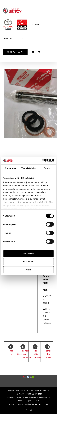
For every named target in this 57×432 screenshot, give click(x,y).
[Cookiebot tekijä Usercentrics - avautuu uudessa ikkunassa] (42, 160)
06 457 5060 (34, 401)
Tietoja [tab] (47, 168)
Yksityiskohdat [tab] (28, 168)
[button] (39, 52)
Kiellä (28, 269)
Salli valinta (28, 261)
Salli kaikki (28, 253)
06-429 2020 (37, 394)
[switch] (50, 224)
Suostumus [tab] (10, 168)
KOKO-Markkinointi (40, 404)
